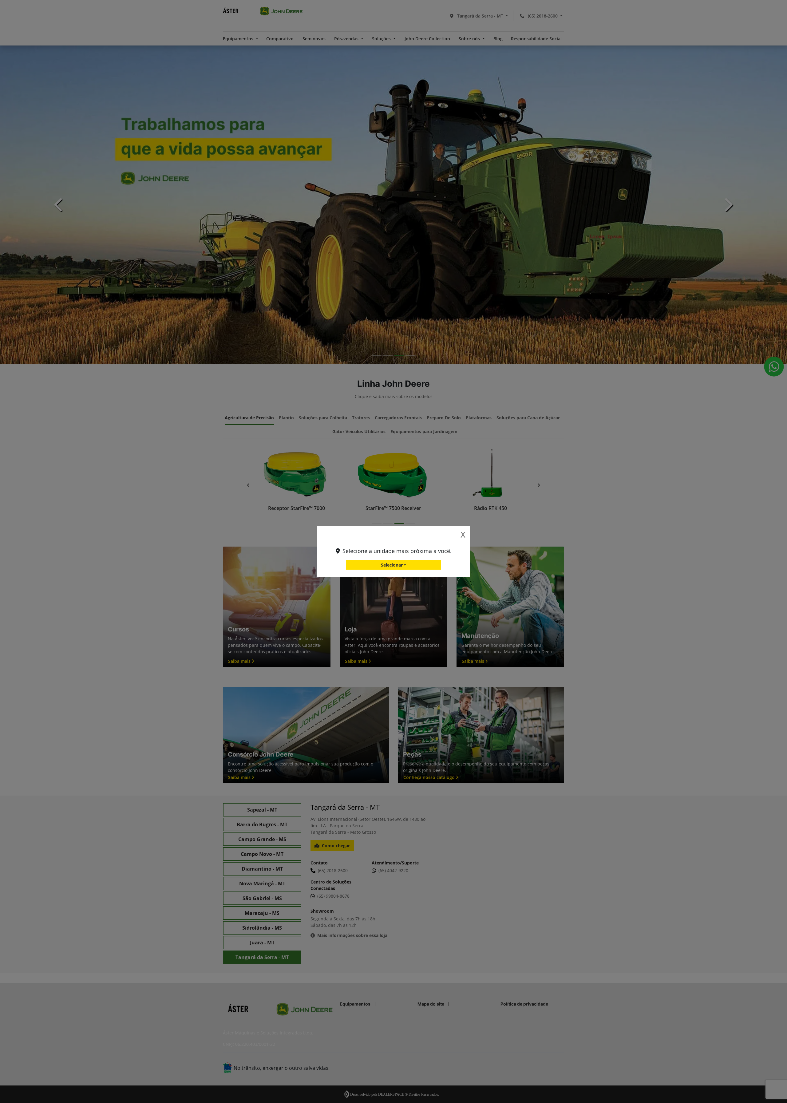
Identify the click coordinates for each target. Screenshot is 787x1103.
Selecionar (392, 565)
